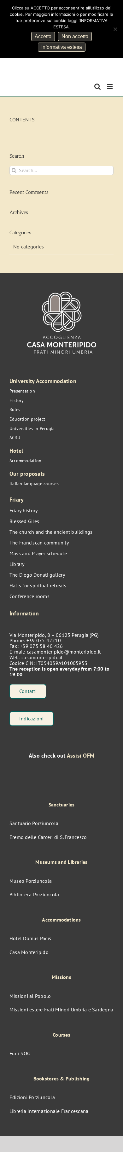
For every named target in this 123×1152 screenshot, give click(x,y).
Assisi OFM (80, 755)
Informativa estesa (61, 47)
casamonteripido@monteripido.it (64, 652)
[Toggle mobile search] (97, 86)
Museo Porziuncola (30, 881)
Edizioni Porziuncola (32, 1097)
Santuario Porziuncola (33, 823)
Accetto (43, 36)
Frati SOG (19, 1053)
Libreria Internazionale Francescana (48, 1111)
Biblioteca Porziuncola (34, 894)
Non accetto (75, 36)
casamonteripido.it (41, 657)
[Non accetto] (115, 29)
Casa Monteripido (29, 952)
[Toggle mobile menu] (110, 86)
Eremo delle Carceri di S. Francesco (48, 837)
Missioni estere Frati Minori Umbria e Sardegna (61, 1009)
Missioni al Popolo (30, 996)
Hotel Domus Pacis (30, 938)
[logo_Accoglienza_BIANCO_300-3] (62, 288)
